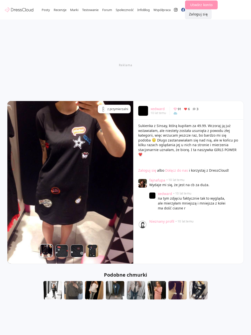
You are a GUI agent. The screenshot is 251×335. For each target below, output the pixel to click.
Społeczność (125, 10)
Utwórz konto (201, 4)
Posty (46, 10)
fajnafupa (157, 180)
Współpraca (162, 10)
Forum (107, 10)
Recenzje (60, 10)
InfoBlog (143, 10)
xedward (158, 108)
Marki (74, 10)
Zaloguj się (198, 14)
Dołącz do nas (176, 170)
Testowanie (90, 10)
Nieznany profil (161, 221)
